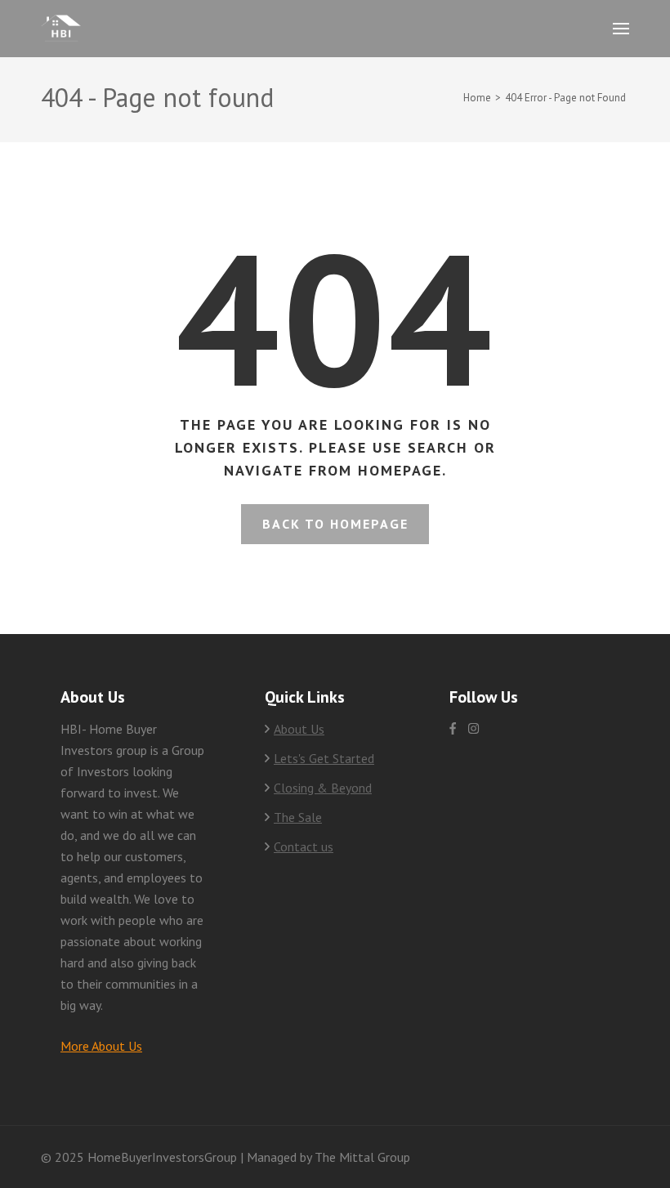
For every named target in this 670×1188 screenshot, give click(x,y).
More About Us (101, 1046)
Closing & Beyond (323, 787)
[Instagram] (473, 728)
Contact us (303, 846)
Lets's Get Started (324, 758)
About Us (299, 729)
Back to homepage (335, 524)
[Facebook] (452, 728)
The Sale (298, 817)
